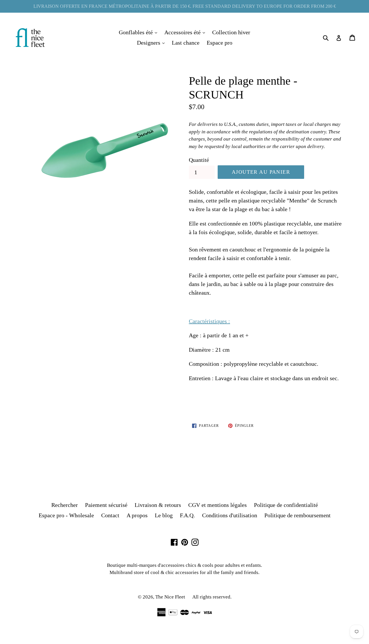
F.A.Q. (187, 515)
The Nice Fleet (170, 597)
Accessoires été (186, 32)
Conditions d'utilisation (229, 515)
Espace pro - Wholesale (66, 515)
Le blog (164, 515)
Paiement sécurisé (106, 505)
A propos (137, 515)
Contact (110, 515)
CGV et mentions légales (217, 505)
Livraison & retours (158, 505)
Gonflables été (139, 32)
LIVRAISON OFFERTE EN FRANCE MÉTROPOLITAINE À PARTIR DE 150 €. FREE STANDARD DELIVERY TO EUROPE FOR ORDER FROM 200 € (184, 6)
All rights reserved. (211, 597)
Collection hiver (231, 32)
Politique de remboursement (297, 515)
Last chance (185, 42)
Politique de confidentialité (286, 505)
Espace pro (219, 42)
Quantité (199, 160)
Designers (152, 42)
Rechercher (64, 505)
